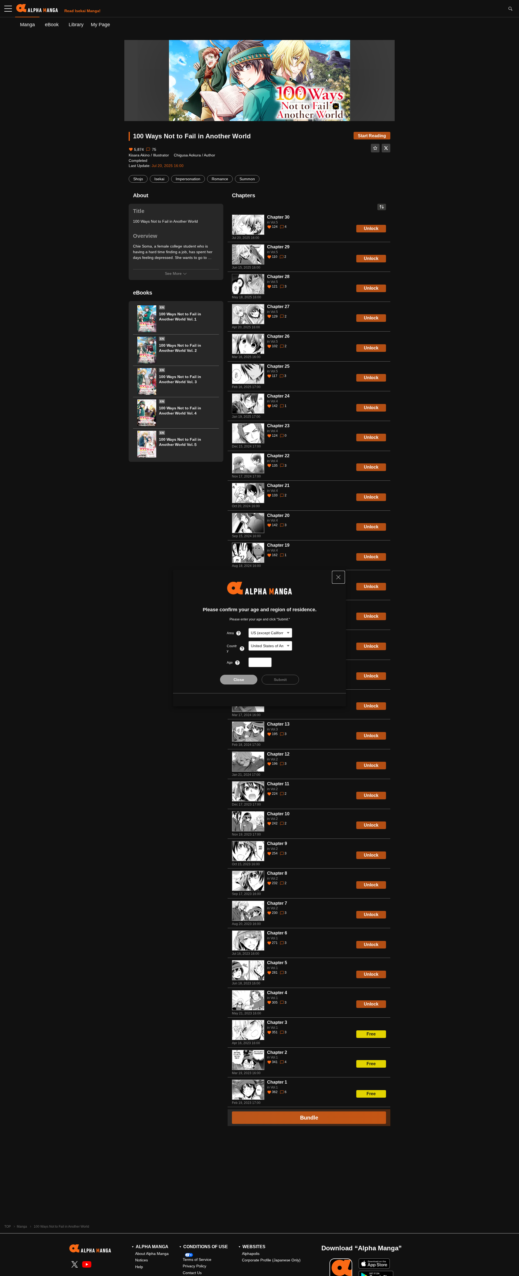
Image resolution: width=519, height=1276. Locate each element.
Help (139, 1267)
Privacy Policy (194, 1266)
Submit (280, 679)
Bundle (309, 1118)
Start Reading (372, 135)
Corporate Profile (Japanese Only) (271, 1260)
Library (76, 24)
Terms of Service (197, 1259)
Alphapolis (251, 1253)
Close (239, 679)
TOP (7, 1226)
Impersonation (188, 179)
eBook (52, 24)
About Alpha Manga (152, 1253)
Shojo (138, 179)
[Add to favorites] (375, 148)
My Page (100, 24)
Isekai (159, 179)
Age (230, 662)
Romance (220, 179)
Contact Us (192, 1273)
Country (232, 648)
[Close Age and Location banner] (338, 577)
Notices (141, 1260)
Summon (247, 179)
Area (230, 633)
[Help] (238, 633)
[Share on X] (386, 148)
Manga (27, 24)
